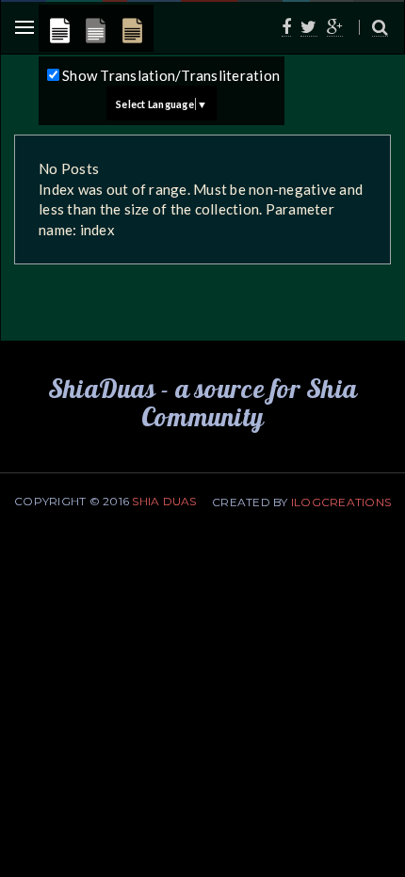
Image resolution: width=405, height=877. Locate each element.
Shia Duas (164, 501)
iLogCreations (341, 502)
